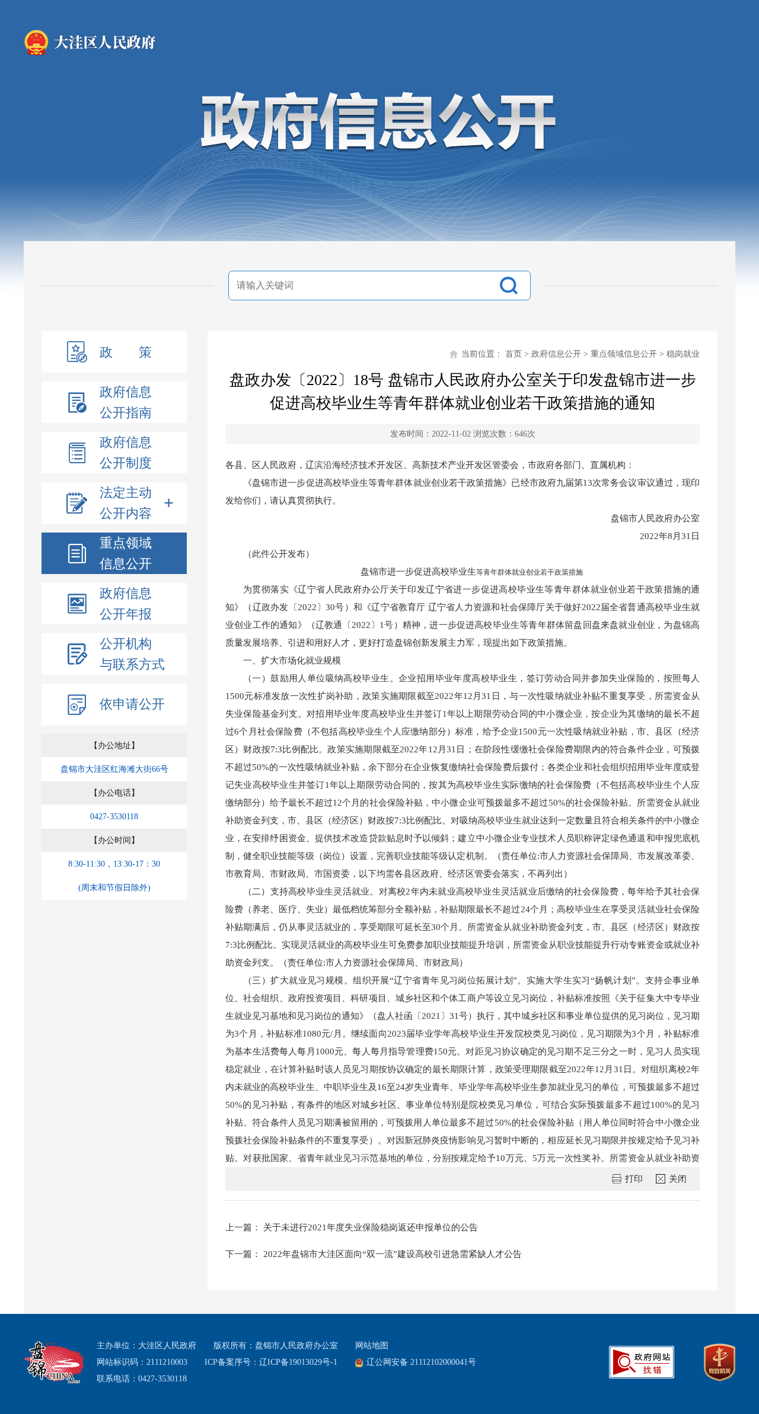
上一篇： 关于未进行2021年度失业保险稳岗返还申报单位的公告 (351, 1227)
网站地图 (371, 1345)
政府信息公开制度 (126, 452)
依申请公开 (132, 704)
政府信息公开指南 (126, 402)
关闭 (678, 1179)
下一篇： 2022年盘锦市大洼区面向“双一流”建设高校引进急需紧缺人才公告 (373, 1254)
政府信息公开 (556, 354)
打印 (634, 1179)
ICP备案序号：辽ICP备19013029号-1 (271, 1362)
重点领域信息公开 (126, 553)
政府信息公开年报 (126, 603)
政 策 (126, 352)
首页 (513, 354)
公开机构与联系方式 (132, 654)
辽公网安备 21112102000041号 (421, 1362)
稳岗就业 (683, 354)
